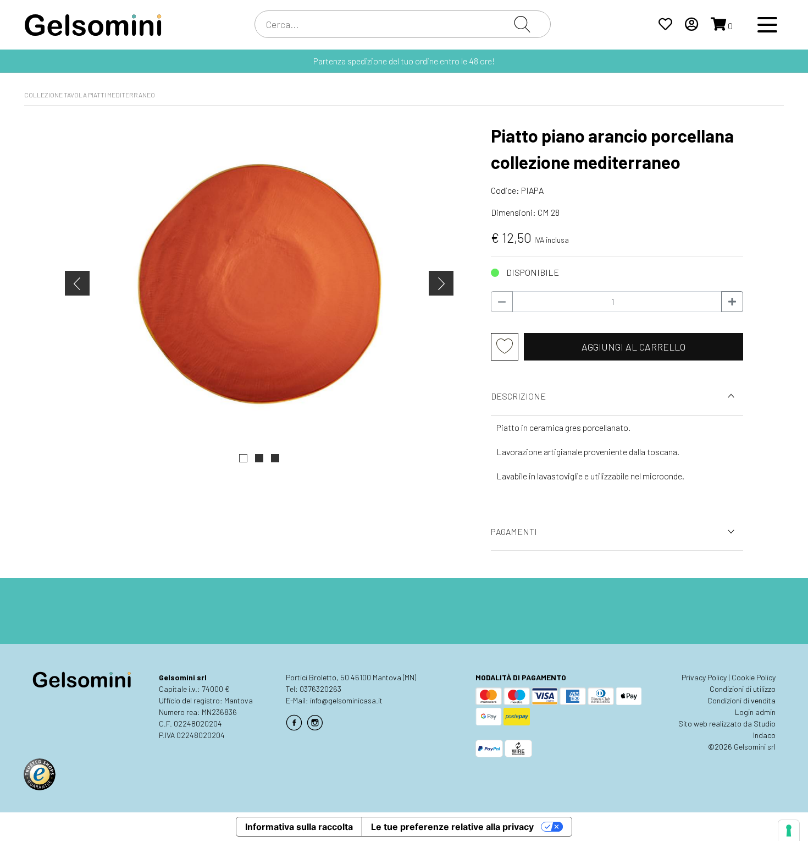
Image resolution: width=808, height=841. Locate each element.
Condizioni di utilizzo (743, 688)
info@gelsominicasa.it (346, 700)
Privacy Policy (704, 677)
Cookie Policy (754, 677)
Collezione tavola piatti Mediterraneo (89, 95)
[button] (243, 458)
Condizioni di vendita (741, 700)
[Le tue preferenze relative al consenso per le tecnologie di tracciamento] (788, 830)
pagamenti (514, 531)
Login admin (755, 712)
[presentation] (77, 283)
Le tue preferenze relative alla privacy (452, 826)
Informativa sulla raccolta (299, 826)
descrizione (518, 396)
